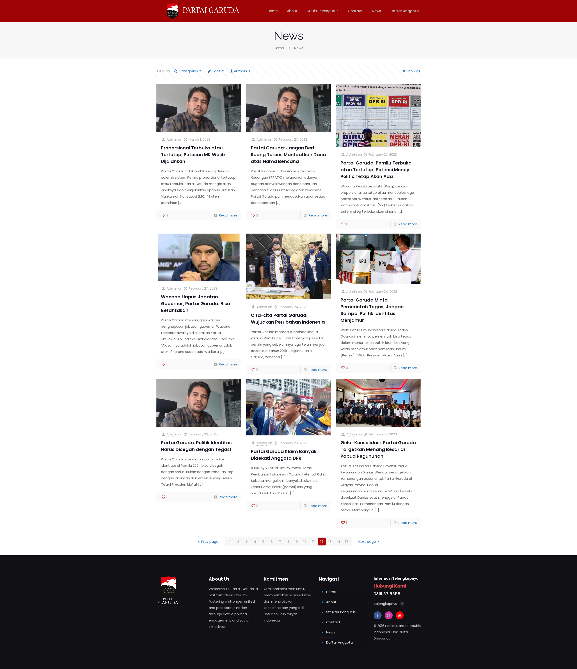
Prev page (209, 541)
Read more (228, 215)
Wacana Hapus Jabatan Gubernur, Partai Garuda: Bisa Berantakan (195, 303)
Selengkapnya (385, 603)
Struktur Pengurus (341, 612)
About (331, 601)
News (330, 632)
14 (338, 541)
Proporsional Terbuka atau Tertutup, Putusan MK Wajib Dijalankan (193, 154)
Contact (333, 622)
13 (330, 541)
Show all (413, 71)
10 (305, 541)
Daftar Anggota (339, 642)
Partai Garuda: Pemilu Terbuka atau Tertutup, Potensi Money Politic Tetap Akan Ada (376, 170)
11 (313, 541)
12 (321, 541)
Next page (367, 541)
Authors (240, 71)
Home (279, 47)
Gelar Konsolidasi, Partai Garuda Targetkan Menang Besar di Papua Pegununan (378, 449)
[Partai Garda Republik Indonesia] (202, 11)
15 (346, 541)
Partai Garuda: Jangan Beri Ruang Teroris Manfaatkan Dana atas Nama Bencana (288, 154)
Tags (216, 71)
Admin (172, 139)
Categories (188, 71)
